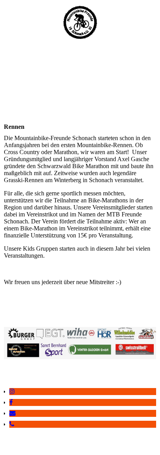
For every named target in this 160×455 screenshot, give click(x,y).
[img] (80, 22)
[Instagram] (12, 391)
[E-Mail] (12, 413)
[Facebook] (11, 402)
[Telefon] (11, 424)
